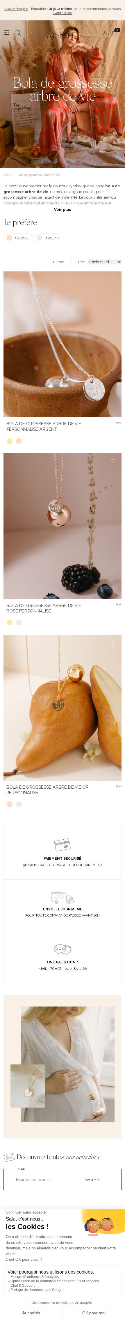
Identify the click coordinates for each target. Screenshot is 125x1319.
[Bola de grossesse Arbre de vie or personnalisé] (9, 441)
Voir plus (62, 209)
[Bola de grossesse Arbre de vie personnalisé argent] (19, 622)
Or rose (22, 238)
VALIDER (92, 1180)
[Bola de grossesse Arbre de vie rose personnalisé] (19, 441)
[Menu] (6, 33)
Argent (52, 238)
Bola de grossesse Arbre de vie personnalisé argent (43, 426)
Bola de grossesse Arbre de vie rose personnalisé (43, 608)
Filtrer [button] (58, 262)
